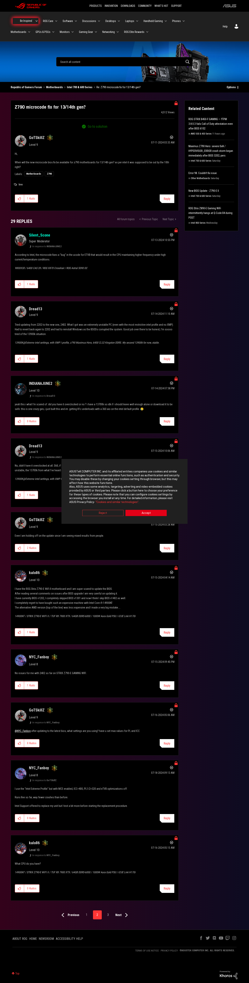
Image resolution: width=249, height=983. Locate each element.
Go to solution (97, 126)
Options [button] (231, 87)
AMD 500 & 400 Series (201, 133)
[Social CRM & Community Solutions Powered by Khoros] (228, 974)
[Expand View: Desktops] (119, 21)
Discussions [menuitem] (89, 21)
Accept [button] (146, 513)
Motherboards (54, 87)
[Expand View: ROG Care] (56, 21)
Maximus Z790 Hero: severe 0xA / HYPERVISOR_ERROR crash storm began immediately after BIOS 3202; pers (211, 151)
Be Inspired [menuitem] (26, 20)
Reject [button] (103, 513)
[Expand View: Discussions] (99, 21)
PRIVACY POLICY (169, 950)
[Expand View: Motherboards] (29, 32)
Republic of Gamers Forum (26, 87)
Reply (167, 199)
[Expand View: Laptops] (137, 21)
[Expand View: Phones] (184, 21)
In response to (46, 246)
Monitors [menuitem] (65, 31)
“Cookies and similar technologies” (117, 502)
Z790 (49, 173)
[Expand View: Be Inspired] (37, 21)
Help (225, 26)
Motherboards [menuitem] (18, 31)
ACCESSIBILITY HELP (69, 939)
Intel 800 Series (198, 223)
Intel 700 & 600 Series (79, 87)
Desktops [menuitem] (110, 21)
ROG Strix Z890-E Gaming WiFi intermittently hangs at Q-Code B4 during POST (210, 213)
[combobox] (124, 61)
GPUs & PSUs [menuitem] (43, 31)
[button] (19, 198)
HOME (33, 939)
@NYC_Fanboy (23, 730)
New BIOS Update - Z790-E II (204, 190)
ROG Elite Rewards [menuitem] (134, 31)
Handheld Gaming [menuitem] (153, 21)
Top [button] (17, 973)
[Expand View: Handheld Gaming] (166, 21)
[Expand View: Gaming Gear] (96, 32)
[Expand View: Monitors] (73, 32)
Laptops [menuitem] (129, 21)
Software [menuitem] (68, 21)
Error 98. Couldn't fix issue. (203, 173)
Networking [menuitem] (108, 31)
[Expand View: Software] (76, 21)
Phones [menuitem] (176, 21)
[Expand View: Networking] (118, 32)
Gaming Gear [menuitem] (86, 31)
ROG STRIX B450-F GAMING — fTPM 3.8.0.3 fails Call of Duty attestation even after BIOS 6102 (211, 124)
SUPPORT (176, 5)
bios (21, 184)
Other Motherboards (200, 178)
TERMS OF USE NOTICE (147, 950)
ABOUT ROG (19, 939)
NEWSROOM (46, 939)
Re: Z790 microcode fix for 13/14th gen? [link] (118, 87)
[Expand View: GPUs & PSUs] (53, 32)
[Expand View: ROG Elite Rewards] (147, 32)
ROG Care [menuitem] (48, 21)
